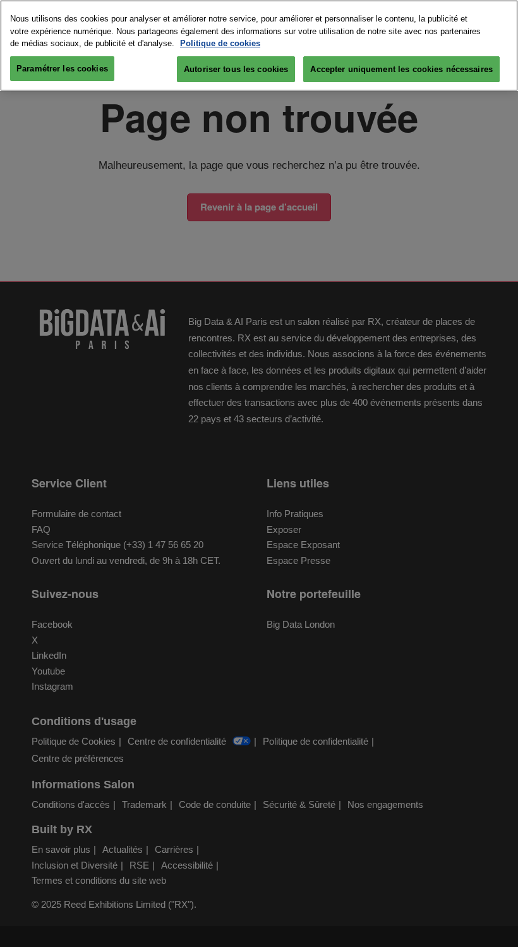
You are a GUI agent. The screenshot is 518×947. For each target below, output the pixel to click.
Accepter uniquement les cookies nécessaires (401, 69)
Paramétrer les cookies (62, 68)
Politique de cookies (220, 43)
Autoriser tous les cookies (236, 69)
